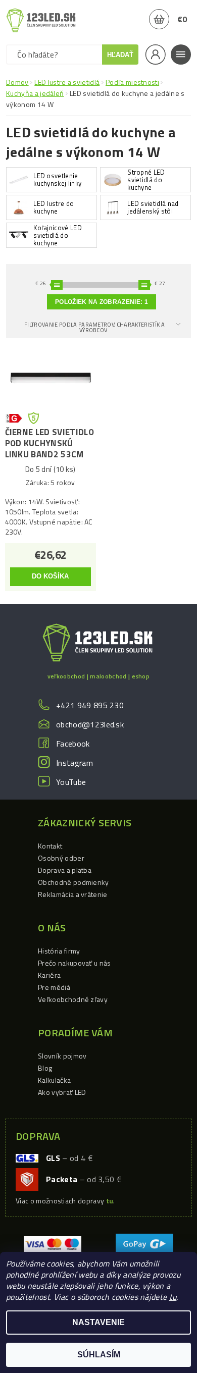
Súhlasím (98, 1354)
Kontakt (50, 845)
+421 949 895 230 (90, 705)
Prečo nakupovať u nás (74, 963)
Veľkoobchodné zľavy (73, 999)
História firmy (59, 950)
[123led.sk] (41, 20)
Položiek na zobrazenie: (101, 301)
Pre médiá (54, 987)
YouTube (71, 782)
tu (173, 1297)
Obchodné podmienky (73, 882)
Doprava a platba (64, 870)
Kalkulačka (54, 1080)
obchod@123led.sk (90, 724)
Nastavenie (98, 1322)
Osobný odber (61, 858)
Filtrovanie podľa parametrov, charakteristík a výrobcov (94, 327)
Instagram (74, 763)
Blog (45, 1068)
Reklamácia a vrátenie (73, 894)
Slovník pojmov (62, 1055)
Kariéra (49, 975)
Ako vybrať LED (62, 1092)
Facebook (73, 743)
